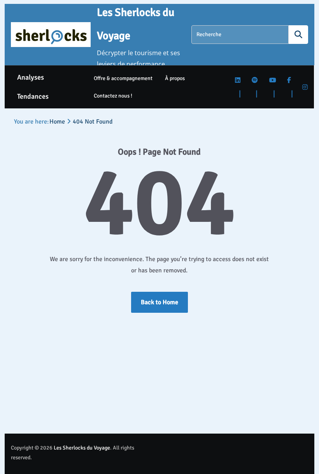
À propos (175, 78)
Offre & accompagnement (123, 78)
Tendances (33, 96)
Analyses (30, 77)
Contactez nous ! (113, 95)
